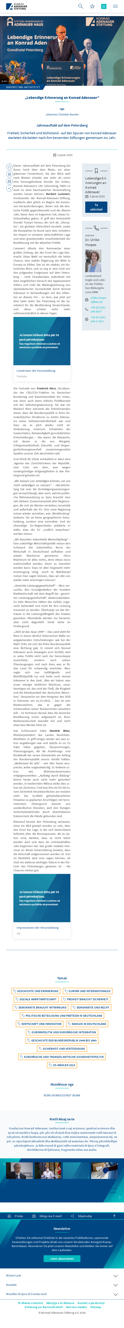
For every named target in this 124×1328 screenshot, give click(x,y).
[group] (19, 1180)
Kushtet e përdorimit (91, 1303)
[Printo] (9, 174)
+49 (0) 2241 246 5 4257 (98, 319)
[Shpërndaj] (9, 188)
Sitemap (95, 1307)
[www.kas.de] (16, 6)
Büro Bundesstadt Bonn (62, 1095)
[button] (4, 1164)
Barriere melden (76, 1307)
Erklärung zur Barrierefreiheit (44, 1307)
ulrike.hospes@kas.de (98, 300)
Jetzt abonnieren (62, 1259)
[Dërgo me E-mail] (9, 181)
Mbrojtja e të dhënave (60, 1303)
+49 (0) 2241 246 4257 (98, 309)
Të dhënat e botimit (30, 1303)
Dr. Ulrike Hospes (92, 242)
